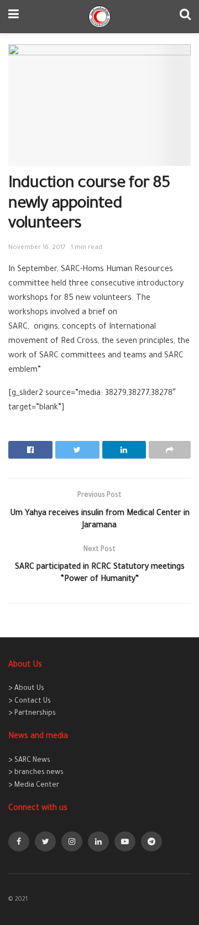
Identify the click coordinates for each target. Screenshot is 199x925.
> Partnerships (32, 714)
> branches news (36, 773)
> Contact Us (29, 701)
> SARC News (29, 761)
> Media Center (33, 785)
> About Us (26, 689)
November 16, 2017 (37, 248)
